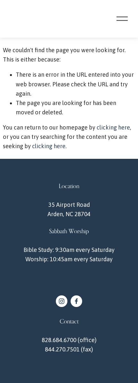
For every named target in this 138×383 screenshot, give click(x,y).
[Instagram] (61, 301)
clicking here (113, 127)
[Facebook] (76, 301)
